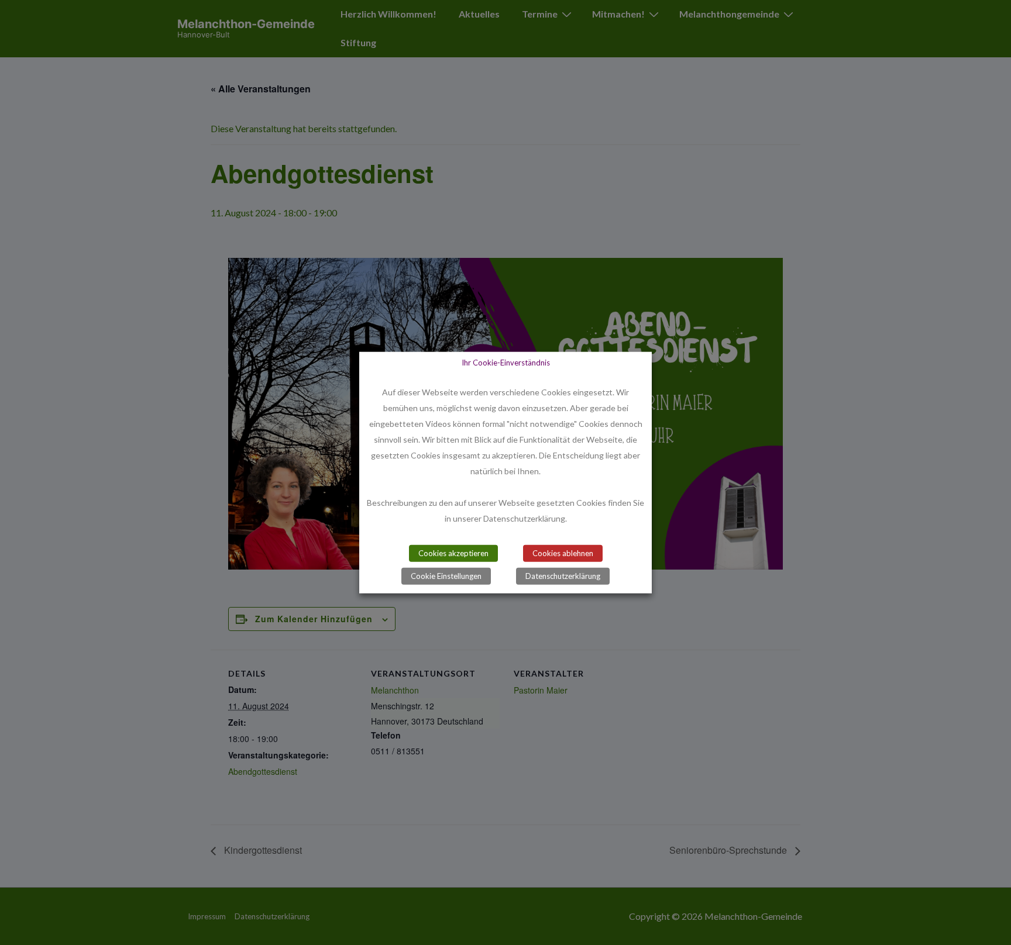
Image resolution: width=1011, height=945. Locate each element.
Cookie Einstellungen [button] (446, 575)
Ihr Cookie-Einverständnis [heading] (506, 362)
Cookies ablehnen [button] (562, 552)
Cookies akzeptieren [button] (453, 552)
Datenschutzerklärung (562, 575)
